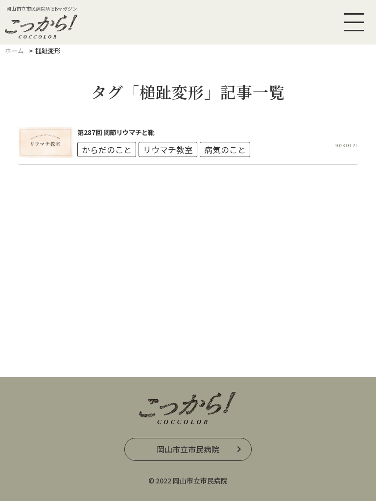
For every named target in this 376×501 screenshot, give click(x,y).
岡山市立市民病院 (188, 449)
